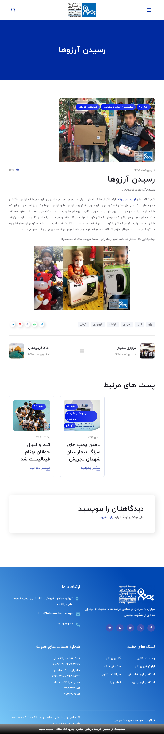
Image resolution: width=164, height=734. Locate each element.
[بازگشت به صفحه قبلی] (82, 351)
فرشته (112, 324)
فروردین (97, 324)
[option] (82, 439)
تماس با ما (114, 682)
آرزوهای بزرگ (127, 199)
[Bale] (120, 628)
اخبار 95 (144, 107)
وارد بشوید (106, 517)
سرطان (126, 324)
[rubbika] (109, 628)
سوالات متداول (111, 674)
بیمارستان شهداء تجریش (118, 107)
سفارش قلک (112, 666)
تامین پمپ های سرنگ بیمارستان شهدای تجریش (83, 452)
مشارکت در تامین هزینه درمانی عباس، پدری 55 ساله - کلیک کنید (82, 729)
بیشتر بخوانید (90, 468)
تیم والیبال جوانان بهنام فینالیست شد (35, 452)
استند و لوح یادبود (143, 682)
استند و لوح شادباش (141, 674)
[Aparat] (130, 628)
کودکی (83, 324)
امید (139, 324)
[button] (13, 10)
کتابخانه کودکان (87, 107)
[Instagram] (140, 628)
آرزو (150, 324)
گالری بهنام (113, 658)
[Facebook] (151, 628)
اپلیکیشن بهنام (145, 666)
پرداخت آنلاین (146, 658)
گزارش (69, 425)
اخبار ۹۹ (71, 407)
